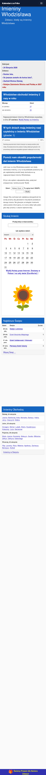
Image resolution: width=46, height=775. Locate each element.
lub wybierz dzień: (23, 231)
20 (18, 257)
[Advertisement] (23, 41)
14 (23, 252)
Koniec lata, (8, 74)
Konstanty (16, 436)
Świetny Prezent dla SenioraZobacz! (26, 772)
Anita (18, 417)
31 (5, 267)
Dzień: (8, 188)
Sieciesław (18, 429)
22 (27, 257)
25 (31, 110)
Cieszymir (10, 420)
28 (23, 262)
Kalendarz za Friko (11, 3)
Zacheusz (35, 445)
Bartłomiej (11, 417)
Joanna (4, 417)
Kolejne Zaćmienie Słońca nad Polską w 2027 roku (22, 85)
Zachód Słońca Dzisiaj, (13, 81)
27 (31, 106)
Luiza (12, 429)
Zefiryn (4, 438)
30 (32, 262)
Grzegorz (5, 427)
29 (27, 262)
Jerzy (4, 420)
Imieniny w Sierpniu (11, 452)
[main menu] (41, 3)
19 (14, 257)
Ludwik (17, 427)
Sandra (30, 436)
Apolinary (27, 445)
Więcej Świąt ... (9, 352)
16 (32, 252)
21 (23, 257)
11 (10, 252)
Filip (3, 445)
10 (5, 252)
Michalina (24, 417)
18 (10, 257)
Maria (4, 436)
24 (5, 262)
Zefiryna (11, 438)
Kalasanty (5, 429)
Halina (36, 417)
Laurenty (9, 445)
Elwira (23, 427)
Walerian (20, 445)
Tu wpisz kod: (29, 188)
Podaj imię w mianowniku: (23, 221)
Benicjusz (5, 448)
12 (14, 252)
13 (18, 252)
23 (32, 257)
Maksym (24, 436)
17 (5, 257)
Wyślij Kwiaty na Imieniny (29, 119)
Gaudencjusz (31, 427)
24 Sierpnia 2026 (10, 67)
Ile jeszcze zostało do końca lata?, (17, 77)
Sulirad (12, 448)
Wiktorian (37, 436)
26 (14, 262)
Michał (12, 427)
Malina (17, 420)
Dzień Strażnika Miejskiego (19, 334)
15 (27, 252)
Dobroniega (19, 438)
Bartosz (31, 417)
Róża (15, 445)
